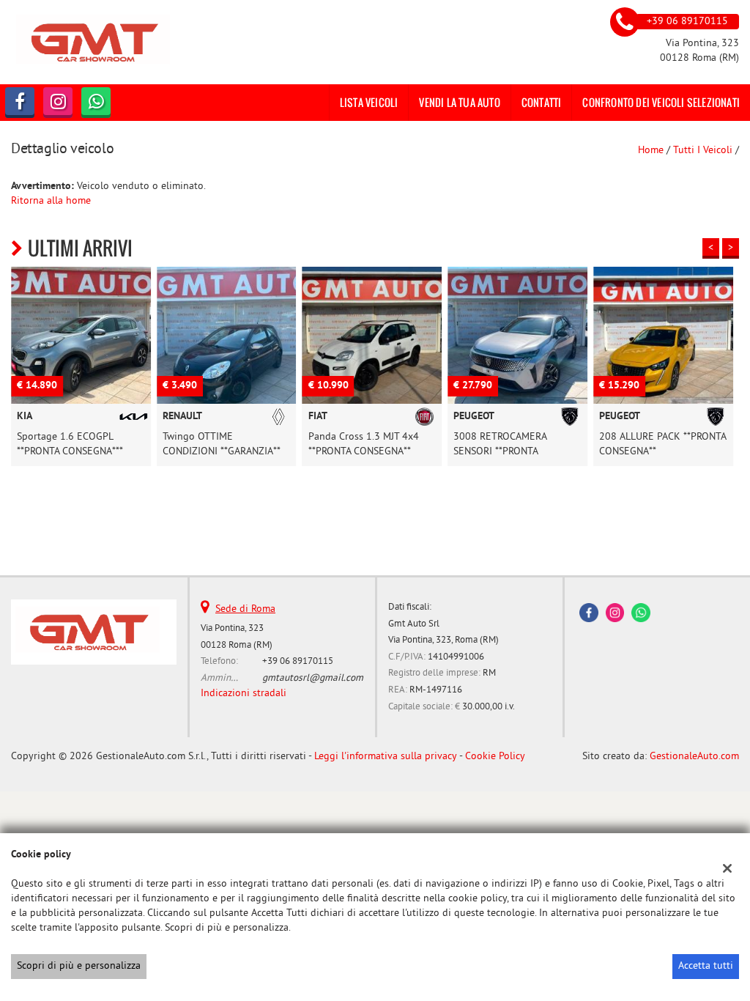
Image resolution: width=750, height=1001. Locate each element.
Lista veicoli (369, 102)
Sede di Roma (245, 609)
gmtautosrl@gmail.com (312, 678)
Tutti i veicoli (702, 150)
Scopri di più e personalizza (79, 966)
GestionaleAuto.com (694, 756)
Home (651, 150)
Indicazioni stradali (243, 693)
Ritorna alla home (51, 201)
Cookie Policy (495, 756)
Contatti (541, 102)
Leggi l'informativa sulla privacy (385, 756)
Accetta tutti (705, 966)
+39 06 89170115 (297, 661)
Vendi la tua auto (459, 102)
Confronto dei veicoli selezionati (661, 102)
